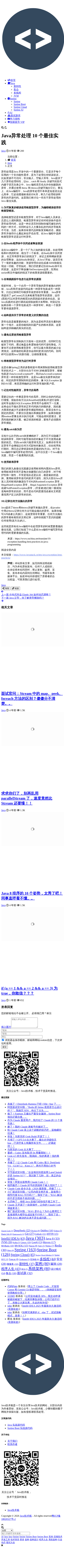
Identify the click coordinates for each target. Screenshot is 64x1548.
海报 (6, 588)
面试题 (24, 1273)
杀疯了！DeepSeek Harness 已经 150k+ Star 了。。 (34, 1104)
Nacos (33, 1246)
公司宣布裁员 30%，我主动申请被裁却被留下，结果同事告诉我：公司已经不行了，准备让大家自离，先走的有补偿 (33, 1299)
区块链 (34, 1259)
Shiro (10, 1251)
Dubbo (47, 1230)
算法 (24, 1269)
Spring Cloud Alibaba (45, 1255)
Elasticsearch (18, 1234)
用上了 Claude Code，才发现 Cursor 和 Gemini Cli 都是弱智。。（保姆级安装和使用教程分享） (34, 1289)
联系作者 (12, 1444)
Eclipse (58, 1231)
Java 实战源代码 (16, 1425)
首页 (13, 80)
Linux (26, 1242)
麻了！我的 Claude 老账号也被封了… (27, 1126)
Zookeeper (24, 1259)
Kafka (16, 1242)
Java (13, 83)
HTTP (52, 1233)
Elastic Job (6, 1234)
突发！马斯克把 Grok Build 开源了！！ (28, 1136)
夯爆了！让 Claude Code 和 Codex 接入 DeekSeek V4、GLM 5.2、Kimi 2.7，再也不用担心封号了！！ (33, 1165)
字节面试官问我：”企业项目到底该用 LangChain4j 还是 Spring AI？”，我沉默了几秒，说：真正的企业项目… (34, 1175)
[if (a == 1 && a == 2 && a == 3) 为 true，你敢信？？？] (32, 940)
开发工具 (5, 1539)
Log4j (37, 1242)
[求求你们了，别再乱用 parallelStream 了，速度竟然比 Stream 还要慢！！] (32, 745)
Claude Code (7, 1231)
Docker (35, 1231)
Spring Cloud (20, 107)
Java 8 (53, 1238)
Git (29, 1233)
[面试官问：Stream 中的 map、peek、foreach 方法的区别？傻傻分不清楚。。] (32, 645)
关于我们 (12, 1441)
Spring (13, 98)
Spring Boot (20, 104)
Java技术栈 (13, 1510)
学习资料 (15, 118)
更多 (22, 1539)
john (9, 1306)
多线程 (17, 92)
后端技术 (58, 1536)
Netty (41, 1246)
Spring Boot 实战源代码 (19, 1428)
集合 (16, 89)
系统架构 (39, 1269)
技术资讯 (15, 1539)
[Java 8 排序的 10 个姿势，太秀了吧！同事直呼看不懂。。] (32, 845)
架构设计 (34, 1539)
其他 (51, 1536)
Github (40, 1234)
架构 (42, 1264)
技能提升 (17, 122)
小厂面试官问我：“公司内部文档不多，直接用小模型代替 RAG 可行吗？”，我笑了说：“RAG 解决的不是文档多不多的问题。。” (34, 1195)
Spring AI (18, 109)
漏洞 (56, 1263)
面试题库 (16, 115)
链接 (16, 588)
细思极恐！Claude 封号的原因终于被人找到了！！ (34, 1185)
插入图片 (6, 1027)
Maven (49, 1242)
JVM (16, 96)
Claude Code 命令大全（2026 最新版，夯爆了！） (34, 1188)
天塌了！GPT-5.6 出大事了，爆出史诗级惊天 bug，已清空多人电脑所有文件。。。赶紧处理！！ (31, 1143)
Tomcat (14, 1259)
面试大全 (10, 1542)
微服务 (12, 1264)
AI (11, 112)
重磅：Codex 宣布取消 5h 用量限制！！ (29, 1152)
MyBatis (7, 1246)
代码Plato (12, 1286)
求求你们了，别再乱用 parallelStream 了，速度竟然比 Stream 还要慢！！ (26, 798)
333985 (11, 1296)
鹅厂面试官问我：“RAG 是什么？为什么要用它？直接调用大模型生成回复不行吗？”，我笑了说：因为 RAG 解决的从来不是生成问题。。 (34, 1214)
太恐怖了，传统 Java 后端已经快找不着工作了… (33, 1201)
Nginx (49, 1246)
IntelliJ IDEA (13, 1238)
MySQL (21, 1245)
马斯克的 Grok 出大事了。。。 (24, 1149)
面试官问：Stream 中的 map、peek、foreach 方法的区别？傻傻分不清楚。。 (32, 698)
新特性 (17, 86)
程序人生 (11, 1269)
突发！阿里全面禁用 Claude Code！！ (27, 1182)
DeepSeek (22, 1230)
